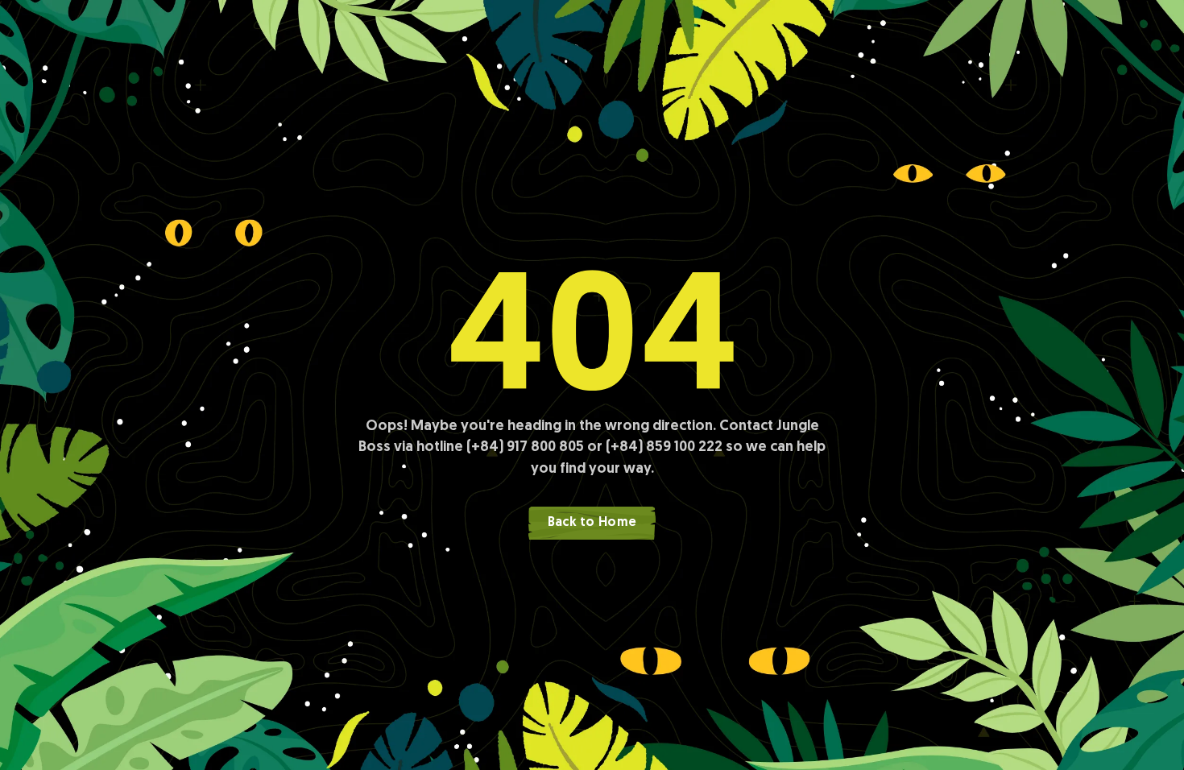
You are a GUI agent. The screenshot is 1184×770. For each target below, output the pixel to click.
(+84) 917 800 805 (525, 447)
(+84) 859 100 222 (664, 447)
